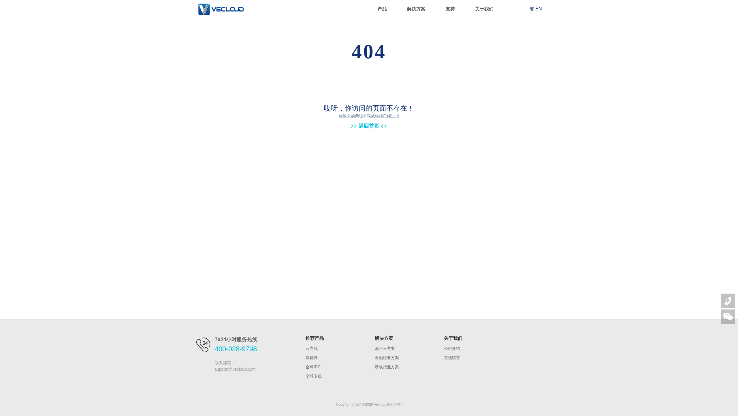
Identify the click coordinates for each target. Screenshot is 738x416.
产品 (382, 8)
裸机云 (312, 357)
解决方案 (416, 8)
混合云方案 (385, 348)
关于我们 (484, 8)
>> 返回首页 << (369, 125)
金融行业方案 (387, 357)
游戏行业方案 (387, 367)
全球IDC (313, 367)
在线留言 (452, 357)
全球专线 (314, 376)
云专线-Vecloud (220, 8)
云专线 (312, 348)
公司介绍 (452, 348)
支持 (450, 8)
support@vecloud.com (235, 369)
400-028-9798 (236, 348)
